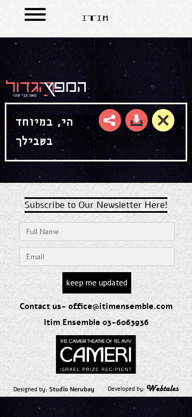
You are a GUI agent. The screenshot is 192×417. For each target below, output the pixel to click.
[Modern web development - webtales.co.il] (163, 389)
